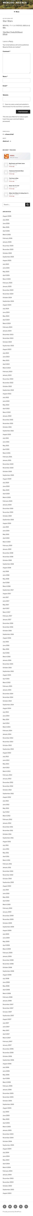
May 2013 (6, 764)
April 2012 (6, 812)
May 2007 (6, 1030)
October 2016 (7, 630)
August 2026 (7, 216)
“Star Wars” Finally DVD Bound (12, 32)
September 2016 (8, 634)
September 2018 (8, 564)
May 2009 (6, 941)
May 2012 (6, 808)
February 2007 (7, 1041)
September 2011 (8, 838)
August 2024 (7, 305)
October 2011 (7, 834)
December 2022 (8, 379)
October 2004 (7, 1141)
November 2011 (8, 830)
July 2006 (6, 1067)
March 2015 (6, 682)
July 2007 (6, 1023)
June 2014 (6, 716)
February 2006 (7, 1086)
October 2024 (7, 297)
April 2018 (6, 582)
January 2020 (7, 505)
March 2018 (6, 586)
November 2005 (8, 1097)
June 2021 (6, 442)
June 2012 (6, 804)
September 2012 (8, 793)
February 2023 (7, 371)
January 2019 (7, 549)
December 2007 (8, 1004)
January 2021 (7, 460)
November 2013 (8, 742)
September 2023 (8, 345)
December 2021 (8, 420)
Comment (6, 51)
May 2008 (6, 986)
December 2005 (8, 1093)
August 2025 (7, 260)
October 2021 (7, 427)
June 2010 (6, 893)
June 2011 (6, 849)
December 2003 (8, 1178)
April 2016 (6, 653)
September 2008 (8, 971)
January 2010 (7, 912)
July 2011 (6, 845)
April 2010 (6, 901)
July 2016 (6, 642)
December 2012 (8, 782)
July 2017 (6, 597)
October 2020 (7, 471)
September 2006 (8, 1060)
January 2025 (7, 286)
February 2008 (7, 997)
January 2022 (7, 416)
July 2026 (6, 220)
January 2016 (7, 660)
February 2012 (7, 819)
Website (5, 95)
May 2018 (6, 579)
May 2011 (6, 853)
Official (5, 34)
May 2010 (6, 897)
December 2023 (8, 334)
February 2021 (7, 457)
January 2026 (7, 242)
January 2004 (7, 1175)
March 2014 (6, 727)
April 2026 (6, 231)
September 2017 (8, 590)
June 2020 (6, 486)
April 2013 (6, 767)
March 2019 (6, 542)
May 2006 (6, 1075)
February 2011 (7, 864)
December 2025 (8, 246)
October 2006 (7, 1056)
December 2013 (8, 738)
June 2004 (6, 1156)
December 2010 (8, 871)
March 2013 (6, 771)
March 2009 (7, 949)
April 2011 (6, 856)
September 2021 (8, 431)
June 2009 (6, 938)
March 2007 (7, 1038)
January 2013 (7, 779)
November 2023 (8, 338)
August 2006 (7, 1064)
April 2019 (6, 538)
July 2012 (6, 801)
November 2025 (8, 249)
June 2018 (6, 575)
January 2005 (7, 1130)
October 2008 (7, 967)
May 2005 (6, 1119)
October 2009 (7, 923)
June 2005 (6, 1115)
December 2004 (8, 1134)
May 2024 (6, 316)
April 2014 (6, 723)
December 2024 (8, 290)
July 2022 (6, 397)
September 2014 (8, 704)
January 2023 (7, 375)
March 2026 (7, 234)
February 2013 (7, 775)
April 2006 (6, 1078)
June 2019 (6, 531)
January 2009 (7, 956)
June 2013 (6, 760)
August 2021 (7, 434)
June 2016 (6, 645)
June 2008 (6, 982)
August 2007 (7, 1019)
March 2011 (6, 860)
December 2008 (8, 960)
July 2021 (6, 438)
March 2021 (6, 453)
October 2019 (7, 516)
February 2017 (7, 616)
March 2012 (6, 816)
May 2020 (6, 490)
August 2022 (7, 394)
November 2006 (8, 1052)
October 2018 (7, 560)
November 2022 (8, 383)
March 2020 (7, 497)
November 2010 (8, 875)
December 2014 (8, 693)
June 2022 (6, 401)
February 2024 (7, 327)
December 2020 (8, 464)
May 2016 (6, 649)
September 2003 (8, 1189)
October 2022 (7, 386)
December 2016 (8, 623)
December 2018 (8, 553)
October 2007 (7, 1012)
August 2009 (7, 930)
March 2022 (7, 412)
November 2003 (8, 1182)
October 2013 (7, 745)
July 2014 (6, 712)
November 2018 (8, 556)
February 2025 (7, 283)
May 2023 (6, 360)
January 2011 (7, 867)
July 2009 (6, 934)
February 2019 (7, 545)
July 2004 (6, 1152)
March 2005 (7, 1126)
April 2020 (6, 493)
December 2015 (8, 664)
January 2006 (7, 1089)
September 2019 (8, 519)
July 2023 (6, 353)
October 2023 (7, 342)
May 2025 (6, 271)
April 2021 (6, 449)
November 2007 (8, 1008)
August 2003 (7, 1193)
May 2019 (6, 534)
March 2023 (7, 368)
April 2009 (6, 945)
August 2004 (7, 1149)
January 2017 (7, 619)
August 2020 (7, 479)
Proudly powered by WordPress (12, 1211)
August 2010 (7, 886)
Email (5, 86)
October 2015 (7, 667)
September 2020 (8, 475)
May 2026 (6, 227)
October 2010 (7, 878)
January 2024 (7, 331)
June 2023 (6, 357)
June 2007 (6, 1027)
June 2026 (6, 223)
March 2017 (6, 612)
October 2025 (7, 253)
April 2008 (6, 990)
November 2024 (8, 294)
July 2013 (6, 756)
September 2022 (8, 390)
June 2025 (6, 268)
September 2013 (8, 749)
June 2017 (6, 601)
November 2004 (8, 1138)
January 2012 (7, 823)
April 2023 (6, 364)
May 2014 (6, 719)
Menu (17, 11)
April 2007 (6, 1034)
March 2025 (7, 279)
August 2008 (7, 975)
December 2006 (8, 1049)
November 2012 (8, 786)
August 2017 (7, 593)
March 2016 (6, 656)
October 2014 (7, 701)
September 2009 (8, 927)
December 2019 (8, 508)
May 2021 (6, 445)
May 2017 (6, 605)
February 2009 (7, 953)
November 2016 (8, 627)
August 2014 (7, 708)
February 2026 (7, 238)
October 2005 (7, 1101)
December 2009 (8, 915)
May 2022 (6, 405)
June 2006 (6, 1071)
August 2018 (7, 568)
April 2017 (6, 608)
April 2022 (6, 408)
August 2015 (7, 675)
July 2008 (6, 978)
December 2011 (8, 827)
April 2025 (6, 275)
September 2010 (8, 882)
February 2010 (7, 908)
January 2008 (7, 1001)
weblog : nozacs (15, 2)
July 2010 (6, 890)
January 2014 (7, 734)
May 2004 (6, 1160)
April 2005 (6, 1123)
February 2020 (7, 501)
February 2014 (7, 730)
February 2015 (7, 686)
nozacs (12, 155)
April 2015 (6, 679)
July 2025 (6, 264)
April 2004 (6, 1163)
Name (5, 76)
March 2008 (7, 993)
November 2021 (8, 423)
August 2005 (7, 1108)
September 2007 (8, 1015)
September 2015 (8, 671)
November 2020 (8, 468)
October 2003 (7, 1186)
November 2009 (8, 919)
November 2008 (8, 964)
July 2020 (6, 482)
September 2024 (8, 301)
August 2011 (7, 841)
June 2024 (6, 312)
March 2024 (7, 323)
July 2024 (6, 308)
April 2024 (6, 320)
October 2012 (7, 790)
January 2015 (7, 690)
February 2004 (7, 1171)
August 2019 (7, 523)
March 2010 (6, 904)
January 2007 (7, 1045)
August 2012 (7, 797)
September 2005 (8, 1104)
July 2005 (6, 1112)
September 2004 (8, 1145)
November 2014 (8, 697)
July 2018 (6, 571)
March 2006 (7, 1082)
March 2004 (7, 1167)
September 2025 (8, 257)
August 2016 (7, 638)
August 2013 (7, 753)
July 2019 (6, 527)
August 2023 (7, 349)
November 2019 (8, 512)
